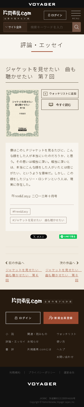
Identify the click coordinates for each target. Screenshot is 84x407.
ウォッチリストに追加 (62, 93)
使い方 (61, 341)
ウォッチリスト (66, 334)
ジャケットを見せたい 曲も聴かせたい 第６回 (23, 275)
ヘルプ (61, 349)
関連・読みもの (37, 334)
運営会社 (69, 372)
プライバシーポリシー (42, 372)
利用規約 (14, 372)
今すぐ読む (63, 105)
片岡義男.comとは (39, 349)
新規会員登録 (63, 318)
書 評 (10, 349)
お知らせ (33, 341)
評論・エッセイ (15, 341)
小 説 (10, 334)
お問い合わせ (65, 357)
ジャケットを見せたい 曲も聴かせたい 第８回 (61, 275)
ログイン (56, 15)
